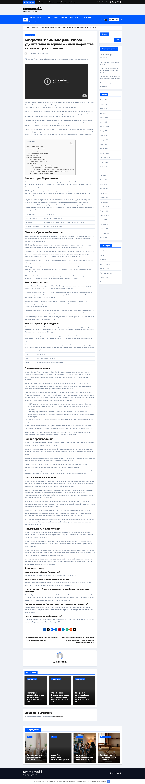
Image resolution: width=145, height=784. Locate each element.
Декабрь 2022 (104, 215)
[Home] (25, 19)
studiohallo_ (33, 53)
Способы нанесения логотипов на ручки (60, 757)
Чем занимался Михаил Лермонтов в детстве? (45, 167)
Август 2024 (104, 162)
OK (108, 781)
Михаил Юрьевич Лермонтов (36, 149)
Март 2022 (103, 220)
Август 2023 (104, 211)
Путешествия (87, 17)
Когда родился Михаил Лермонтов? (42, 165)
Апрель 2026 (104, 117)
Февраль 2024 (104, 189)
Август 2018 (103, 238)
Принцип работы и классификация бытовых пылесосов (108, 56)
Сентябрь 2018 (105, 233)
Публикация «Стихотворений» (38, 161)
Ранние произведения (34, 157)
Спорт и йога (33, 22)
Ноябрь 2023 (104, 202)
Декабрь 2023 (104, 198)
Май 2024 (103, 175)
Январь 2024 (104, 193)
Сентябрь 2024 (105, 158)
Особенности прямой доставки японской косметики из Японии (110, 77)
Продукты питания (44, 17)
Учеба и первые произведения (39, 153)
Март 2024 (103, 184)
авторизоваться (58, 716)
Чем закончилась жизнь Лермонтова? (43, 173)
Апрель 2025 (104, 149)
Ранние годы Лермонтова (35, 147)
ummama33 (32, 9)
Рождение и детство (35, 151)
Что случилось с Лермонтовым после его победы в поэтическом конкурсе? (53, 169)
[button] (121, 19)
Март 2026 (103, 122)
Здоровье (63, 17)
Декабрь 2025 (104, 135)
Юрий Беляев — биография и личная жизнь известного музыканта (60, 696)
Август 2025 (104, 144)
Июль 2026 (103, 104)
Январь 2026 (104, 131)
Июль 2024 (103, 166)
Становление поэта (33, 155)
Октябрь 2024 (104, 153)
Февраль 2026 (104, 126)
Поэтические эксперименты (38, 159)
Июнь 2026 (103, 109)
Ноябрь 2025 (104, 140)
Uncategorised (30, 35)
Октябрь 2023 (104, 206)
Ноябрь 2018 (104, 224)
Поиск (104, 34)
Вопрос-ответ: (31, 164)
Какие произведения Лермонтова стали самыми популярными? (50, 171)
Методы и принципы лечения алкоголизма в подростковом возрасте (109, 70)
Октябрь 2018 (104, 229)
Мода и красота (75, 17)
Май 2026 (103, 113)
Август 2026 (104, 100)
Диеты (55, 17)
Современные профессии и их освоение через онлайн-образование (109, 85)
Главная (32, 17)
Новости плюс (104, 269)
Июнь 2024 (103, 171)
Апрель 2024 (104, 180)
